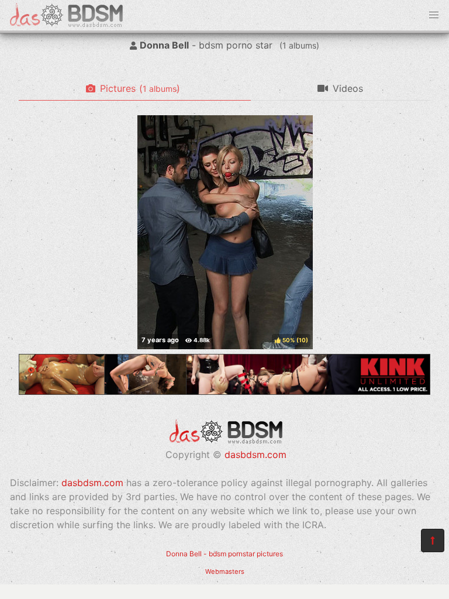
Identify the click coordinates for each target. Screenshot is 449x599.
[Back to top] (432, 540)
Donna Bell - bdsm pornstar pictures (224, 553)
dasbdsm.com (255, 454)
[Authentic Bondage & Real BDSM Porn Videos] (224, 391)
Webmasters (224, 571)
